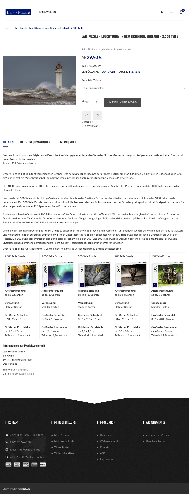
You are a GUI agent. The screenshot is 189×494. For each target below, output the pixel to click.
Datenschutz (107, 434)
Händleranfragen (156, 441)
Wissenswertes (155, 422)
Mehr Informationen (35, 142)
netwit (26, 488)
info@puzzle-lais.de (23, 373)
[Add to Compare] (97, 115)
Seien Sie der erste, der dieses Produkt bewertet (107, 49)
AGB (102, 453)
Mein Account (62, 434)
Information (107, 422)
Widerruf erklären (64, 453)
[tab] (8, 143)
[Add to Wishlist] (86, 115)
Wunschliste (61, 447)
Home (6, 28)
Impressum (106, 459)
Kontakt (13, 422)
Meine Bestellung (65, 422)
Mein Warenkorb (64, 441)
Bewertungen (66, 142)
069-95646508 (21, 369)
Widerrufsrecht (109, 441)
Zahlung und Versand (158, 434)
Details (8, 142)
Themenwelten (46, 12)
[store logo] (18, 12)
